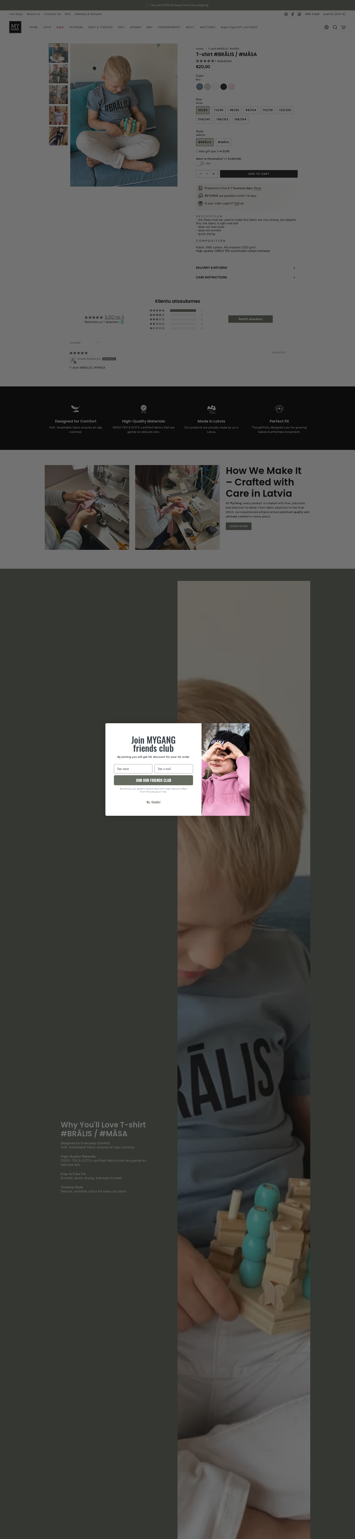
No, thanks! (153, 802)
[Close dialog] (245, 728)
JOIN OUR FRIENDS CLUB (153, 780)
